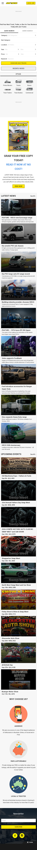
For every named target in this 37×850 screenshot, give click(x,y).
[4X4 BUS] (22, 39)
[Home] (11, 3)
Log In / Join (30, 3)
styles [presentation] (18, 74)
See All (32, 196)
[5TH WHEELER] (22, 41)
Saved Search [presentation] (27, 31)
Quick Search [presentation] (9, 31)
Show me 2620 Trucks (18, 63)
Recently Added (18, 68)
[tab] (9, 31)
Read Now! (18, 186)
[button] (22, 35)
